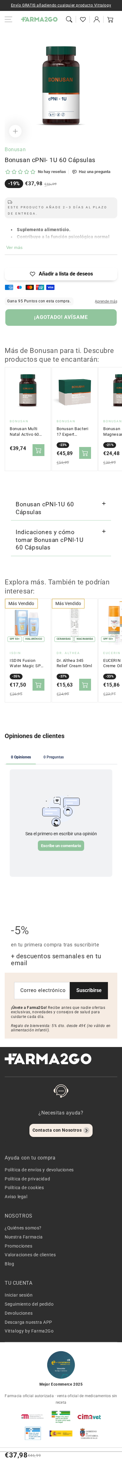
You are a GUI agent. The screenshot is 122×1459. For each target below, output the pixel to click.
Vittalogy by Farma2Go (29, 1330)
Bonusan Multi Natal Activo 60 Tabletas (24, 431)
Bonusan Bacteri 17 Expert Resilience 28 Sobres (73, 431)
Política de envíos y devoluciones (39, 1169)
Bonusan (15, 149)
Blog (9, 1263)
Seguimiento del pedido (29, 1304)
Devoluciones (19, 1313)
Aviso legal (16, 1196)
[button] (69, 19)
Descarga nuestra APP (28, 1322)
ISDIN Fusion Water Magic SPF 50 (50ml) (26, 663)
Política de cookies (24, 1187)
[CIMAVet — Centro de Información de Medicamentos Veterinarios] (89, 1416)
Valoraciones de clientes (30, 1254)
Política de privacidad (27, 1178)
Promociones (19, 1245)
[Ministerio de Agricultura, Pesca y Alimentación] (61, 1433)
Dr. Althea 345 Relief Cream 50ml (74, 663)
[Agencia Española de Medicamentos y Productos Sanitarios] (32, 1416)
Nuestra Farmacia (24, 1236)
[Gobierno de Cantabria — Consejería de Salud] (89, 1433)
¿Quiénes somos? (23, 1227)
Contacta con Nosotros (57, 1130)
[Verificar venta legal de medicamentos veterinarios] (32, 1433)
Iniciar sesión (19, 1295)
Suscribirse (89, 990)
